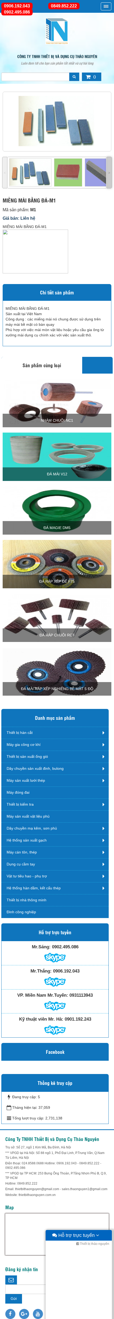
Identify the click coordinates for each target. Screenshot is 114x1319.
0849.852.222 (64, 6)
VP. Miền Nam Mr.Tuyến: (42, 995)
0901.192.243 (78, 1019)
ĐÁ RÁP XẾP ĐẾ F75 (57, 581)
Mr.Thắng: (41, 971)
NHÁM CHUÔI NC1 (57, 420)
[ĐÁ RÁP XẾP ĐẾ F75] (57, 564)
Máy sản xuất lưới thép (26, 780)
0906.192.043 (17, 6)
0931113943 (81, 995)
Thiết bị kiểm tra (20, 804)
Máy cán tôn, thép (22, 852)
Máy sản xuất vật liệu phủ (28, 816)
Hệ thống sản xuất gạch (27, 840)
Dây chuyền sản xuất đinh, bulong (35, 768)
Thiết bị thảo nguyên (94, 1244)
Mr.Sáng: (41, 946)
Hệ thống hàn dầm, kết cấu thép (34, 888)
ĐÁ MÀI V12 (57, 474)
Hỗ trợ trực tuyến (76, 1235)
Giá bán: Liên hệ (19, 218)
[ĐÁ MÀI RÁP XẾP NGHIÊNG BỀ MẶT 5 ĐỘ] (57, 671)
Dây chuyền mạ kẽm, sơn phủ (32, 828)
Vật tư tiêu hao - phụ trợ (27, 876)
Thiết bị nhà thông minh (26, 900)
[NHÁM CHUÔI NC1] (57, 403)
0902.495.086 (17, 12)
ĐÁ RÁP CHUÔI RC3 (57, 635)
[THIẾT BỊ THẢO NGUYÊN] (57, 31)
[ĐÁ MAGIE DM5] (57, 510)
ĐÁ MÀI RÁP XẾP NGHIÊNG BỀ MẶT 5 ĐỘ (57, 689)
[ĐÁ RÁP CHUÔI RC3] (57, 617)
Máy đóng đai (18, 792)
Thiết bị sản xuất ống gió (27, 756)
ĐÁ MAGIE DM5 (57, 528)
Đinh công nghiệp (21, 912)
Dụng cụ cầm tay (21, 864)
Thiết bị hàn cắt (20, 732)
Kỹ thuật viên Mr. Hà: (41, 1019)
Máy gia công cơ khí (24, 744)
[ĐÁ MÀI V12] (57, 456)
